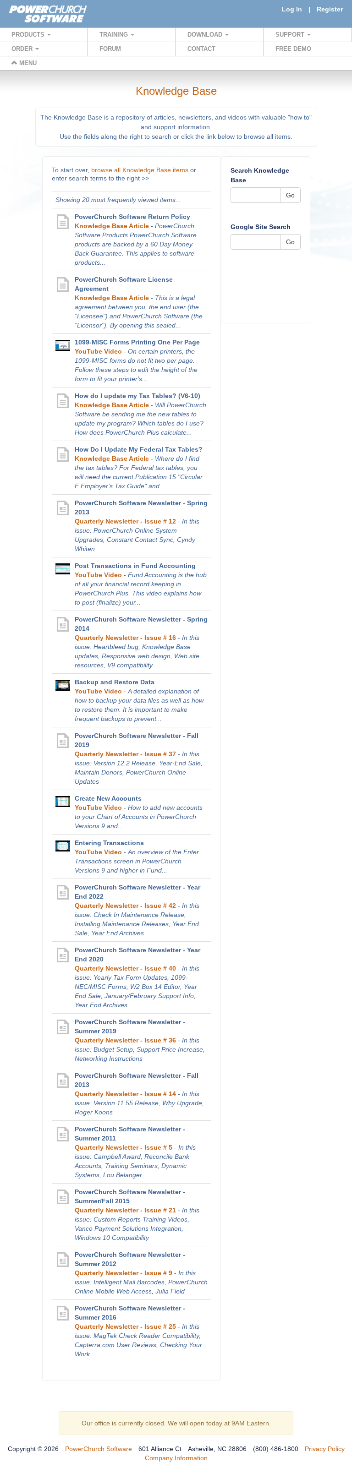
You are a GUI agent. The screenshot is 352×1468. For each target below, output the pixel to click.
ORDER (22, 48)
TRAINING (114, 34)
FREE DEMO (293, 48)
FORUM (110, 48)
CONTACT (201, 48)
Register (330, 9)
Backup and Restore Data (114, 682)
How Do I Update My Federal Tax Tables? (139, 449)
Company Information (176, 1458)
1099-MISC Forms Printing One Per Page (137, 342)
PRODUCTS (28, 34)
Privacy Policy (325, 1448)
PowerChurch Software (98, 1448)
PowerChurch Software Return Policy (132, 216)
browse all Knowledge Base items (139, 170)
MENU (27, 63)
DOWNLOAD (205, 34)
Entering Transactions (109, 842)
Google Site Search (261, 226)
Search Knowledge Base (260, 175)
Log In (292, 9)
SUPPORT (290, 34)
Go (290, 195)
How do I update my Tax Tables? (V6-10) (137, 395)
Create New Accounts (108, 798)
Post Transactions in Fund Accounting (135, 565)
